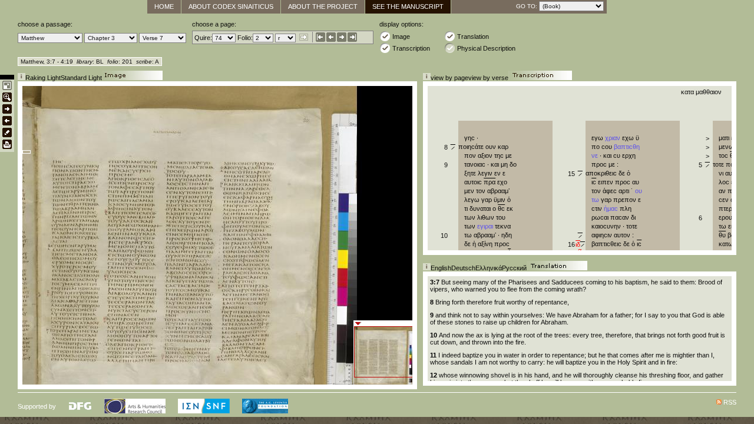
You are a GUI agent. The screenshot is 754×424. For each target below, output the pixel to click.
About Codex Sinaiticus (230, 6)
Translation (473, 36)
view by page (449, 77)
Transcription (411, 48)
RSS (729, 402)
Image (401, 36)
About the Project (323, 6)
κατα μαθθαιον (702, 91)
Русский (514, 267)
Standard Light (81, 77)
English (441, 267)
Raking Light (43, 77)
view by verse (488, 77)
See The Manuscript (408, 6)
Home (164, 6)
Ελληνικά (488, 267)
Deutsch (463, 267)
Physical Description (486, 48)
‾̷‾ (581, 247)
